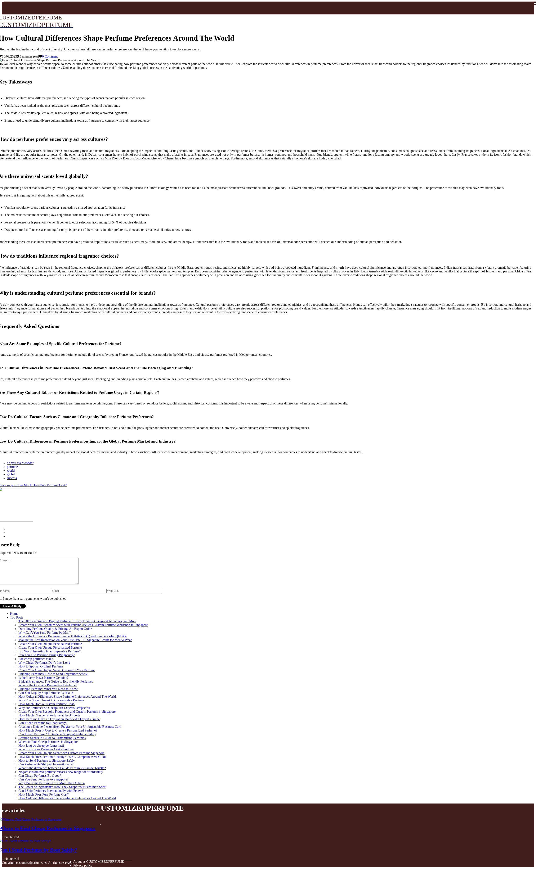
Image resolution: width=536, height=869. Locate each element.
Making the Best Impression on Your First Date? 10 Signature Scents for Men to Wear (75, 640)
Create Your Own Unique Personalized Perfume (50, 644)
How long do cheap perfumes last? (41, 745)
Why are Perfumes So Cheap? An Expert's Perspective (54, 708)
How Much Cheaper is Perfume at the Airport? (49, 715)
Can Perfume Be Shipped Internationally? (45, 764)
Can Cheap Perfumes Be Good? (39, 775)
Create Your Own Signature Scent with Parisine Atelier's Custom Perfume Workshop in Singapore (83, 625)
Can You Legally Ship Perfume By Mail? (45, 692)
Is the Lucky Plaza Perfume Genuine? (43, 677)
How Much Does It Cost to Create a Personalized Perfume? (57, 730)
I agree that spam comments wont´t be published (34, 598)
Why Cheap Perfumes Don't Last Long (44, 662)
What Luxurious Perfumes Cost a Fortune (45, 749)
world (11, 470)
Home (14, 613)
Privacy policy (82, 865)
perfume (12, 467)
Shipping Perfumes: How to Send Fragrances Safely (52, 674)
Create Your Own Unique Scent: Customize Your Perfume (56, 670)
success (12, 478)
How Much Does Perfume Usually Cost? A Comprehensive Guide (62, 757)
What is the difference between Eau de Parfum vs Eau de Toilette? (62, 768)
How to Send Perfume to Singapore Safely (46, 760)
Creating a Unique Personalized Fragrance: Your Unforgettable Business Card (69, 726)
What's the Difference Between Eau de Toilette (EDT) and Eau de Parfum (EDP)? (72, 636)
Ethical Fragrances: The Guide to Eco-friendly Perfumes (55, 681)
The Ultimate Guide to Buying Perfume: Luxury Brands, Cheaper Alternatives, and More (77, 621)
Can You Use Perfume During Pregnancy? (46, 655)
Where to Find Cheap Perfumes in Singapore (48, 741)
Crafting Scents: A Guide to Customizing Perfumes (52, 738)
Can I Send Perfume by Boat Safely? (42, 723)
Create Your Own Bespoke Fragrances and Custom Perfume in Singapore (67, 711)
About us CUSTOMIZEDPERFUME (98, 861)
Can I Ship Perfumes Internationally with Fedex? (50, 790)
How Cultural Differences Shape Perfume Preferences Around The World (67, 696)
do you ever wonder (20, 463)
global (11, 474)
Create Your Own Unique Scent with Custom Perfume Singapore (61, 753)
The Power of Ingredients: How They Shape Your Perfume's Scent (62, 787)
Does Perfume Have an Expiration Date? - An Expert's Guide (59, 719)
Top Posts (16, 617)
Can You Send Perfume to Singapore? (43, 779)
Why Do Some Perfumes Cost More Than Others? (51, 783)
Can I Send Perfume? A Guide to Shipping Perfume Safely (57, 734)
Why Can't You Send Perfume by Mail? (44, 632)
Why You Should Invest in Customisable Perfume (51, 700)
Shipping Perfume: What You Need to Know (48, 689)
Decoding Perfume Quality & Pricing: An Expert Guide (55, 628)
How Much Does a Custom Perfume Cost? (46, 704)
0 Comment (50, 56)
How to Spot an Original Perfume (40, 666)
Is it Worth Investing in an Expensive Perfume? (49, 651)
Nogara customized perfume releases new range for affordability (60, 772)
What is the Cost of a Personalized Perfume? (47, 685)
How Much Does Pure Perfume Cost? (43, 794)
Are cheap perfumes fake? (35, 659)
